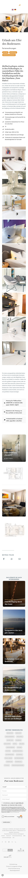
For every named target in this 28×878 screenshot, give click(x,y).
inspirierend (10, 747)
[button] (2, 875)
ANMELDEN (6, 822)
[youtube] (8, 841)
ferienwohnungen (9, 55)
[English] (13, 9)
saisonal (19, 754)
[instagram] (5, 841)
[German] (15, 9)
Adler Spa (10, 740)
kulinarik (7, 743)
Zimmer (19, 747)
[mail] (12, 841)
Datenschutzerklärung (14, 812)
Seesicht (18, 733)
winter (8, 751)
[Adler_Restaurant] (21, 848)
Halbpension (10, 754)
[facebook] (2, 841)
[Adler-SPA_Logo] (8, 855)
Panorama (18, 761)
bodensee (13, 52)
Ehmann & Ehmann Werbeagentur (16, 833)
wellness (20, 736)
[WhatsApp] (11, 559)
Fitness (7, 765)
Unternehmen (19, 758)
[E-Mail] (19, 559)
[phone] (15, 841)
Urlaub (5, 52)
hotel (15, 743)
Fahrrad (18, 740)
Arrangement (9, 736)
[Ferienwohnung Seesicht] (14, 466)
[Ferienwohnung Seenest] (14, 522)
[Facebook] (3, 559)
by (8, 833)
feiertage (9, 761)
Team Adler (8, 758)
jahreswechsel (17, 751)
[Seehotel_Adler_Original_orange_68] (8, 849)
